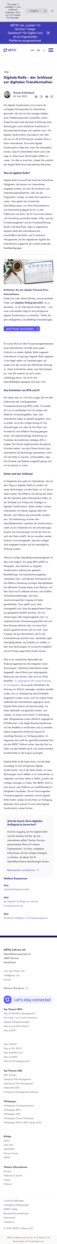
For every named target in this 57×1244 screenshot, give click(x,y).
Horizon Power (11, 1153)
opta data (9, 1144)
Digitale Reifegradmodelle (16, 889)
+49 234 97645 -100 (14, 971)
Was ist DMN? (11, 1057)
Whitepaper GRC (12, 1114)
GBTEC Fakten (11, 1209)
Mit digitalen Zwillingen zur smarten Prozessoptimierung (21, 903)
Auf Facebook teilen (41, 96)
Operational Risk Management (18, 1083)
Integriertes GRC (12, 1087)
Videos (7, 1180)
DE (32, 50)
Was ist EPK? (10, 1030)
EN (38, 50)
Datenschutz (9, 1217)
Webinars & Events (13, 1175)
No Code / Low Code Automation (21, 1017)
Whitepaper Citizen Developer (18, 1118)
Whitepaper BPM (12, 1110)
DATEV (7, 1157)
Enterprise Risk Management (17, 1079)
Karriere (7, 1171)
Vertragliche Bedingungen (16, 1205)
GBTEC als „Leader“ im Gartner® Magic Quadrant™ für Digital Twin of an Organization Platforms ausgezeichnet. (25, 32)
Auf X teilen (51, 96)
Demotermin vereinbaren (21, 870)
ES (44, 50)
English (34, 11)
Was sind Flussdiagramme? (17, 1061)
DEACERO (9, 1149)
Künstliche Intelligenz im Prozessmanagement (26, 918)
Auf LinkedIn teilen (36, 96)
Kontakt (7, 979)
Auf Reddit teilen (46, 96)
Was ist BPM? (10, 1044)
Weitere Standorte (14, 988)
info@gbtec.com (12, 975)
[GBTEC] (10, 49)
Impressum (9, 1222)
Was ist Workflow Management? (19, 1013)
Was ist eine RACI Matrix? (16, 1026)
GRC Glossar (10, 1075)
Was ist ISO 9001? (13, 1048)
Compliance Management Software (21, 1092)
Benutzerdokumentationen (16, 1213)
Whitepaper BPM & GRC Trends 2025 (22, 1122)
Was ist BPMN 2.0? (13, 1052)
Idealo (7, 1140)
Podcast (7, 1184)
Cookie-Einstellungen (14, 1200)
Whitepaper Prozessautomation (19, 1105)
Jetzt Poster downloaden (20, 328)
